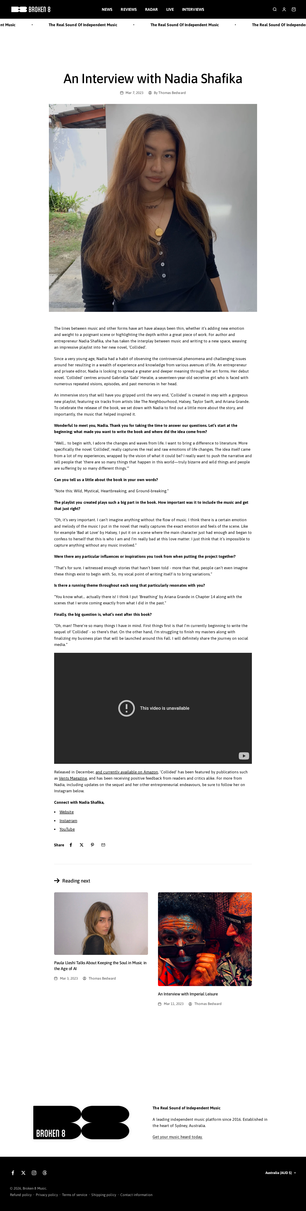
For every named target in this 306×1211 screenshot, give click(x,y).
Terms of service (74, 1195)
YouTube (67, 829)
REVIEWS (129, 9)
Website (67, 812)
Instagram (68, 820)
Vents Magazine (73, 778)
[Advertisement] (153, 46)
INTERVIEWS (193, 9)
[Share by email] (103, 845)
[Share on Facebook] (71, 845)
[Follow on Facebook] (13, 1173)
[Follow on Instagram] (34, 1173)
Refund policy (21, 1195)
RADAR (151, 9)
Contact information (136, 1195)
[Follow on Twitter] (23, 1173)
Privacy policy (47, 1195)
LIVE (170, 9)
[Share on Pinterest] (92, 845)
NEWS (107, 9)
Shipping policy (103, 1195)
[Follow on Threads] (44, 1173)
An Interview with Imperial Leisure (188, 993)
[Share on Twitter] (81, 845)
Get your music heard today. (178, 1136)
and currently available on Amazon (127, 772)
